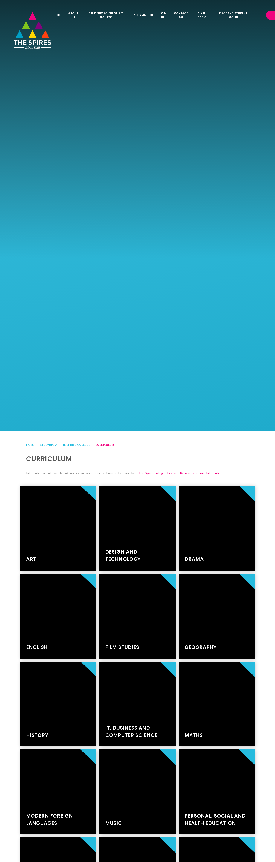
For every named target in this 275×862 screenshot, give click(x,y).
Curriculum (104, 444)
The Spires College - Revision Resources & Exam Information (180, 473)
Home (30, 444)
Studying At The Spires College (65, 444)
